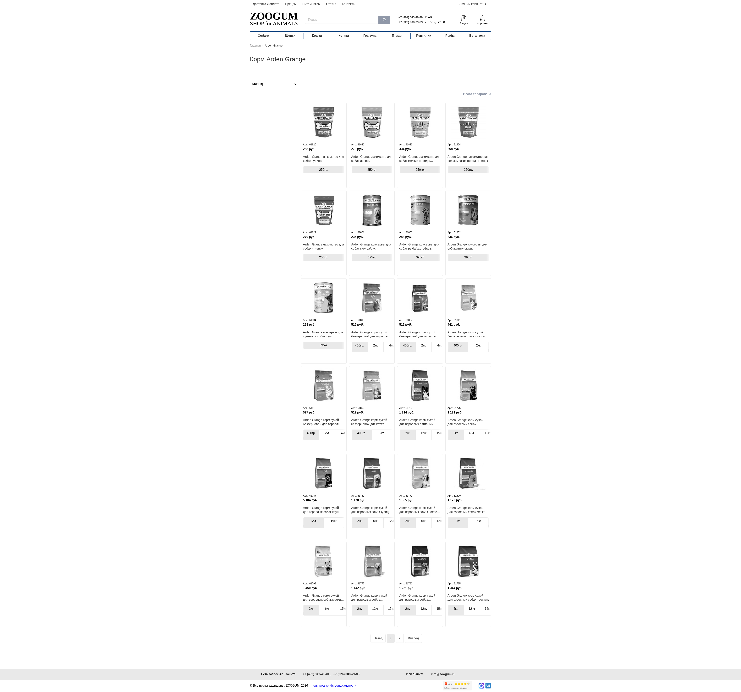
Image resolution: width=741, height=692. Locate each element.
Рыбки (450, 35)
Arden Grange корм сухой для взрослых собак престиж (468, 597)
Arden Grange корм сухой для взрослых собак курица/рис (371, 510)
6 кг (471, 433)
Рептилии (423, 35)
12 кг (472, 608)
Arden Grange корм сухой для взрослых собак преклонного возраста (369, 597)
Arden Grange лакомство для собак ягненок (323, 246)
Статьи (331, 4)
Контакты (348, 4)
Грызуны (370, 35)
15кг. (439, 433)
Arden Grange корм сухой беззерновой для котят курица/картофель (369, 422)
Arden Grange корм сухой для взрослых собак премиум (417, 597)
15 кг (391, 608)
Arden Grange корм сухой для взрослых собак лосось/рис (419, 510)
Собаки (263, 35)
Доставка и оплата (266, 4)
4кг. (391, 345)
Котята (343, 35)
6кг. (375, 521)
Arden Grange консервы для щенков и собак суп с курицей (323, 334)
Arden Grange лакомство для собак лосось (371, 158)
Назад (378, 638)
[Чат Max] (481, 686)
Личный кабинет (470, 4)
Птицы (397, 35)
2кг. (375, 345)
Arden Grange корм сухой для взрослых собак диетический (465, 422)
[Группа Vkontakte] (488, 686)
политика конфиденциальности (334, 685)
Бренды (291, 4)
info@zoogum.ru (443, 674)
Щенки (290, 35)
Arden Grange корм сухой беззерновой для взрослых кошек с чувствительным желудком (322, 422)
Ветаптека (477, 35)
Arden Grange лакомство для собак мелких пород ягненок (468, 158)
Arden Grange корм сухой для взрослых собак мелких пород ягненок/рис (322, 597)
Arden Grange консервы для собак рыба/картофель (419, 246)
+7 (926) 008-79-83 (410, 22)
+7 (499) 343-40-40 (410, 17)
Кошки (317, 35)
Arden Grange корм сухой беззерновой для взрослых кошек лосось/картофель (466, 334)
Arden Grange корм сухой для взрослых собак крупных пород (323, 510)
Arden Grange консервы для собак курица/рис (371, 246)
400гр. (359, 345)
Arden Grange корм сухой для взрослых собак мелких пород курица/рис (467, 510)
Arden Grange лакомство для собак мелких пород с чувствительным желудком (419, 158)
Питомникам (311, 4)
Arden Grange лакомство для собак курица (323, 158)
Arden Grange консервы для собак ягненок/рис (467, 246)
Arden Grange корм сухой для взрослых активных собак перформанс (417, 422)
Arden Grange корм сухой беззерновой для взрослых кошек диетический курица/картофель (370, 334)
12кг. (423, 433)
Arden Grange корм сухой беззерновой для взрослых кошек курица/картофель (418, 334)
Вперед (413, 638)
